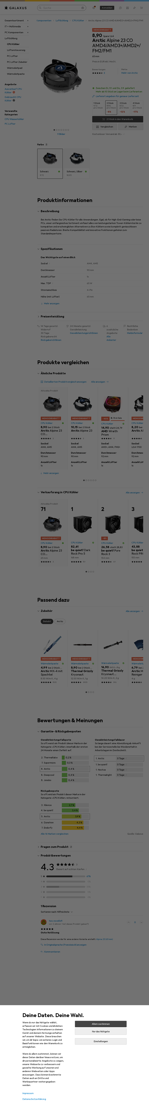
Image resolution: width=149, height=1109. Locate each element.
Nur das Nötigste (101, 1031)
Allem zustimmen (101, 1024)
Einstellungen (101, 1041)
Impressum (28, 1093)
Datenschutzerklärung (34, 1099)
